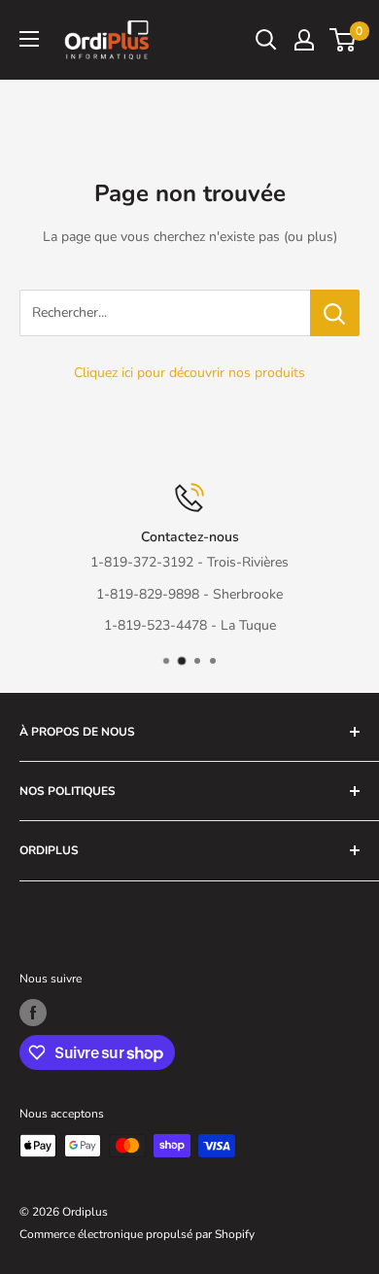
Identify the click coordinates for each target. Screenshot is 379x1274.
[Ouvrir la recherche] (266, 40)
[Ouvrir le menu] (29, 39)
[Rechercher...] (335, 313)
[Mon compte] (304, 40)
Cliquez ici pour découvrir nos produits (189, 372)
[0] (343, 40)
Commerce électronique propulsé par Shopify (137, 1234)
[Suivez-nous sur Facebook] (33, 1012)
